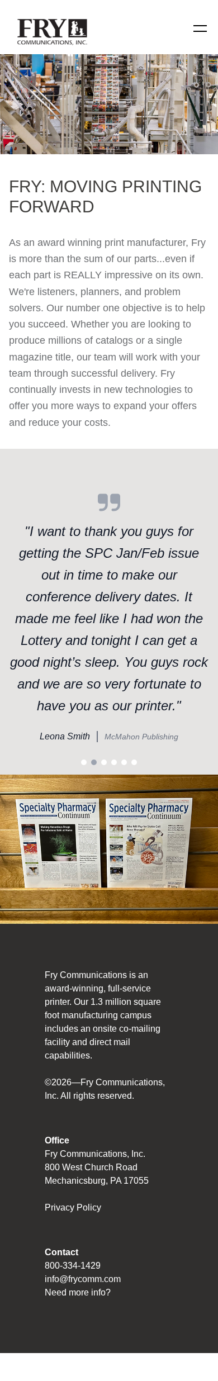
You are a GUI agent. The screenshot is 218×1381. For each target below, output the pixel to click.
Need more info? (78, 1292)
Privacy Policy (73, 1207)
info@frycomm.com (83, 1279)
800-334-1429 (73, 1265)
